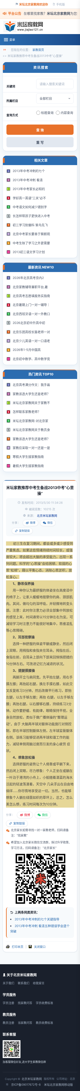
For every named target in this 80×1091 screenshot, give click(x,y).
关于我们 (8, 983)
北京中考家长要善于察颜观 (31, 234)
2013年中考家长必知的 (29, 189)
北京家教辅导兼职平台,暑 (30, 287)
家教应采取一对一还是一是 (31, 448)
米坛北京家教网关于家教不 (31, 403)
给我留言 (38, 983)
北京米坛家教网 (32, 1079)
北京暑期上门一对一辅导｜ (31, 305)
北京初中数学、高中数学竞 (31, 359)
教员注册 (8, 1022)
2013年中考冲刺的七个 (29, 171)
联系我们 (23, 983)
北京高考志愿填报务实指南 (31, 296)
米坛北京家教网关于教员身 (31, 430)
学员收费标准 (44, 1003)
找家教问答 (25, 1003)
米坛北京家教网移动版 (58, 1084)
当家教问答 (25, 1022)
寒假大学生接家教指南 (28, 457)
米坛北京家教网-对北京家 (30, 421)
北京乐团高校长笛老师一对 (31, 332)
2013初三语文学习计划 (29, 252)
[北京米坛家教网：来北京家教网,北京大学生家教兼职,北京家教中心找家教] (24, 26)
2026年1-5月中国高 (27, 350)
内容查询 (67, 113)
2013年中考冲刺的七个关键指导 (37, 919)
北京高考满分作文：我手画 (31, 385)
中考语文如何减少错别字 (30, 207)
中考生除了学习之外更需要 (31, 243)
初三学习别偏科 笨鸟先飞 (30, 225)
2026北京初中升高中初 (29, 323)
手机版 (60, 4)
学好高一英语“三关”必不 (29, 198)
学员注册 (8, 1003)
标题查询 (47, 113)
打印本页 (17, 946)
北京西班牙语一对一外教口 (31, 314)
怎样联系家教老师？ (27, 411)
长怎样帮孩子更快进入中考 (31, 216)
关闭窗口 (40, 946)
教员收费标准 (44, 1022)
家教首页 (38, 49)
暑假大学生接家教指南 (28, 466)
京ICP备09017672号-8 (26, 1084)
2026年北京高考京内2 (28, 278)
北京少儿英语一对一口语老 (31, 341)
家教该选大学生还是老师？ (31, 394)
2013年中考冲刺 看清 (28, 180)
